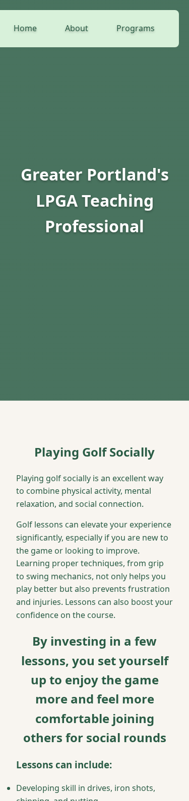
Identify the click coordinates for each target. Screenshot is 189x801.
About (76, 28)
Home (25, 28)
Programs (135, 28)
